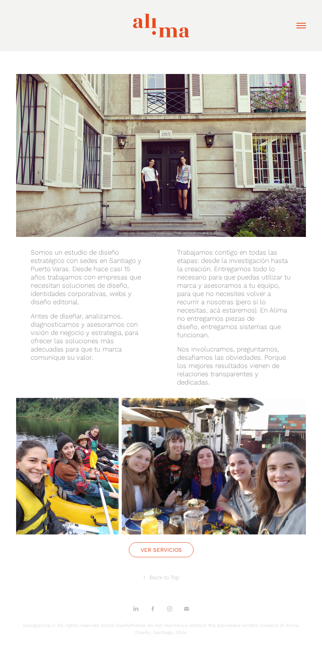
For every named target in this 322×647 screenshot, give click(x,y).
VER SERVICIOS (161, 550)
